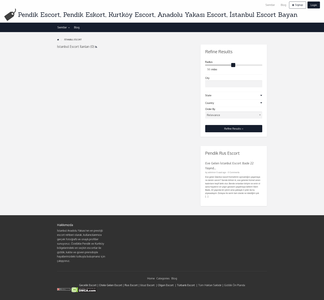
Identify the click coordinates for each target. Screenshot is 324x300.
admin (211, 172)
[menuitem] (270, 5)
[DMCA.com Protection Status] (83, 289)
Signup (299, 4)
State (208, 95)
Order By (210, 109)
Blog (283, 5)
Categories (163, 278)
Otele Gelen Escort (110, 285)
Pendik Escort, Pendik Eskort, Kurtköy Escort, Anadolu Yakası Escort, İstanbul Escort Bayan (158, 14)
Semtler (270, 5)
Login (313, 5)
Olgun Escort (166, 285)
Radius (209, 62)
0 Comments (233, 172)
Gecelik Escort (88, 285)
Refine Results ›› (233, 128)
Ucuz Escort (147, 285)
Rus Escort (131, 285)
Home (151, 278)
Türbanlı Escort (186, 285)
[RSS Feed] (96, 46)
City (207, 78)
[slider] (233, 65)
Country (209, 103)
